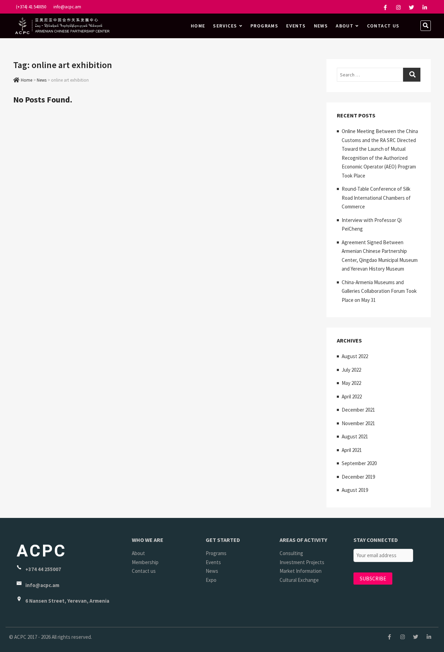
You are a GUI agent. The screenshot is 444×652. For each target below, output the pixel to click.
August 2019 (355, 490)
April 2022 (352, 396)
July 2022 (351, 369)
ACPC (42, 551)
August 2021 (355, 436)
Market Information (301, 571)
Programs (264, 26)
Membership (145, 562)
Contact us (383, 26)
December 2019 (358, 476)
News (321, 26)
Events (296, 26)
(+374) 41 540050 (30, 7)
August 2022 (355, 356)
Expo (211, 580)
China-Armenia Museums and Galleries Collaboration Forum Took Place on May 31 (379, 291)
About (344, 26)
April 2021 (352, 450)
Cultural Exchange (299, 580)
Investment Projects (302, 562)
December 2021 (358, 409)
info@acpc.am (66, 7)
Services (225, 26)
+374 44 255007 (43, 569)
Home (198, 26)
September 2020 (359, 463)
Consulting (291, 553)
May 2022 (351, 383)
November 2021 (358, 423)
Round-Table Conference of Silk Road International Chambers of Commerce (376, 197)
